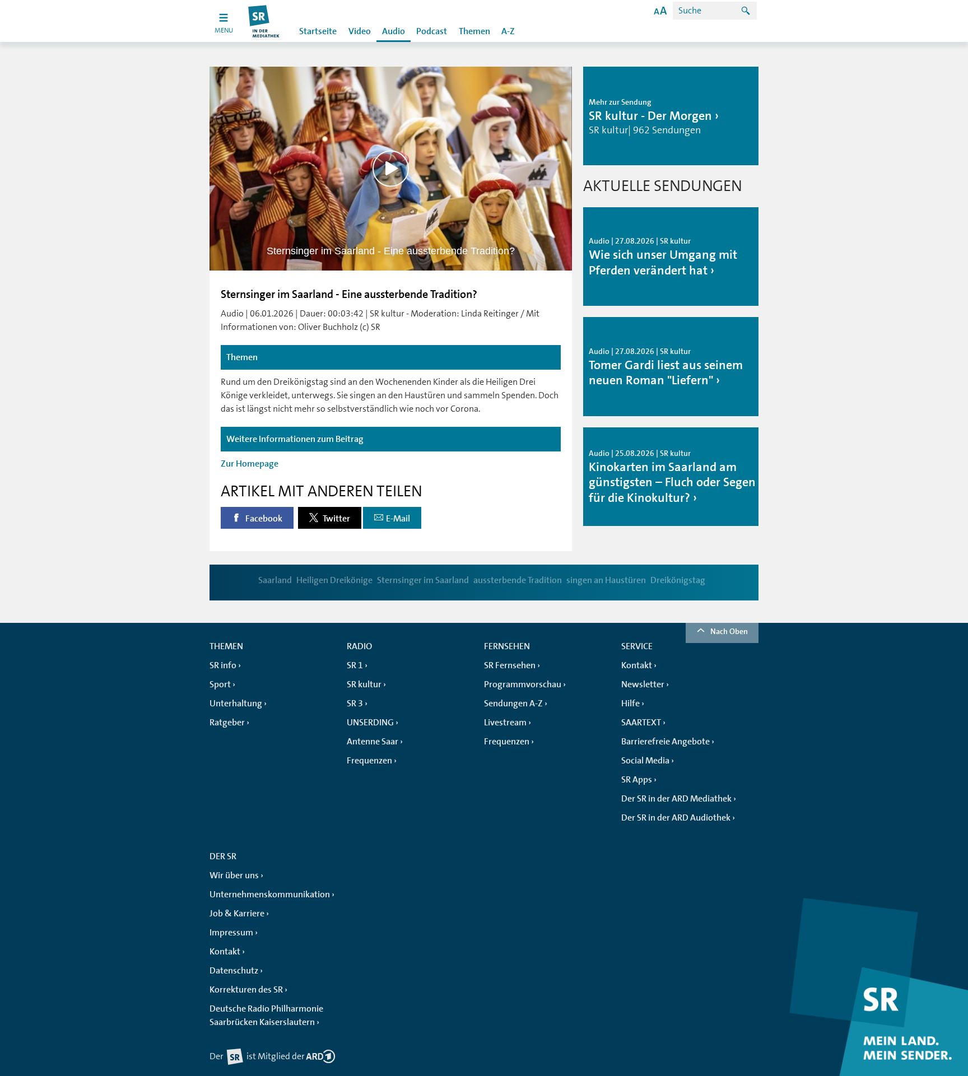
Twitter (335, 518)
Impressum (231, 932)
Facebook (263, 518)
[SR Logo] (264, 21)
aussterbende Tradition (517, 580)
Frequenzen (369, 760)
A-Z (508, 31)
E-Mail (398, 518)
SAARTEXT (641, 722)
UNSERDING (370, 722)
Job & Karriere (237, 913)
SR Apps (636, 779)
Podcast (431, 31)
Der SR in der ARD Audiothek (675, 817)
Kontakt (636, 665)
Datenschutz (234, 970)
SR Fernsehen (510, 665)
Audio (393, 31)
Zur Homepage (249, 463)
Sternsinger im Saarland (423, 580)
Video (359, 31)
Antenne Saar (372, 741)
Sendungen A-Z (513, 703)
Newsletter (642, 684)
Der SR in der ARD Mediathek (676, 798)
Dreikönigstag (677, 580)
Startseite (318, 31)
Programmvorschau (522, 684)
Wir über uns (234, 875)
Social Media (645, 760)
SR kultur (364, 684)
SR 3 (355, 703)
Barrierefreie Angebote (665, 741)
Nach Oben (729, 631)
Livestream (505, 722)
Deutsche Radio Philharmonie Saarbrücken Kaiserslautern (266, 1015)
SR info (223, 665)
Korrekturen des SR (246, 989)
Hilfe (630, 703)
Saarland (275, 580)
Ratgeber (227, 722)
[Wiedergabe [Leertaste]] (391, 168)
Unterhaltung (236, 703)
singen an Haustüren (606, 580)
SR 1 (355, 665)
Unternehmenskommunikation (270, 894)
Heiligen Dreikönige (334, 580)
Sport (220, 684)
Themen (474, 31)
